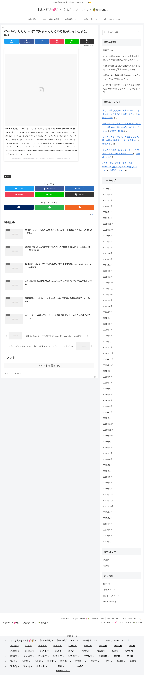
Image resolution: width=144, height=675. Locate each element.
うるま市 (58, 646)
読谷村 (26, 666)
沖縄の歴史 (65, 619)
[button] (139, 32)
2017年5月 (107, 536)
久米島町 (73, 646)
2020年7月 (107, 312)
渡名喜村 (65, 661)
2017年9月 (107, 512)
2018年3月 (107, 477)
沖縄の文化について (114, 619)
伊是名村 (118, 646)
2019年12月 (108, 353)
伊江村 (132, 646)
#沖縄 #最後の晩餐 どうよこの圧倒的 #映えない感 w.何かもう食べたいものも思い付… (121, 88)
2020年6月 (107, 318)
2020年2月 (107, 341)
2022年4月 (107, 194)
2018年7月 (107, 453)
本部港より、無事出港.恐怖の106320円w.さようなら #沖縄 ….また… (121, 77)
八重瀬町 (14, 651)
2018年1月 (107, 489)
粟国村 (120, 661)
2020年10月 (108, 294)
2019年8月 (107, 377)
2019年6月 (107, 389)
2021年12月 (108, 218)
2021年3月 (107, 271)
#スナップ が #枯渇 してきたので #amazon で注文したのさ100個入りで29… (119, 166)
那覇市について (63, 670)
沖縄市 (24, 661)
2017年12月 (108, 494)
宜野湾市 (73, 656)
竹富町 (107, 661)
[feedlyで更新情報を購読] (49, 207)
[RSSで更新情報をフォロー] (79, 207)
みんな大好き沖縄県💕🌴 (80, 619)
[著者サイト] (19, 207)
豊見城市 (40, 666)
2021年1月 (107, 277)
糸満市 (133, 661)
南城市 (72, 651)
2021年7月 (107, 247)
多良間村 (27, 656)
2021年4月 (107, 265)
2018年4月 (107, 471)
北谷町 (59, 651)
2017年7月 (107, 524)
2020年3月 (107, 336)
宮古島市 (88, 656)
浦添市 (50, 661)
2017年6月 (107, 530)
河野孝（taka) (116, 131)
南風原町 (101, 651)
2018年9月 (107, 442)
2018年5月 (107, 465)
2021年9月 (107, 236)
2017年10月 (108, 506)
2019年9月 (107, 371)
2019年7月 (107, 383)
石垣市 (94, 661)
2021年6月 (107, 253)
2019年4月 (107, 400)
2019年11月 (108, 359)
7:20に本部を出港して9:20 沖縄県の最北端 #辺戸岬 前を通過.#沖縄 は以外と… (121, 58)
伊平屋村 (103, 646)
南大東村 (86, 651)
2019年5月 (107, 394)
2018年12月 (108, 424)
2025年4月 (107, 189)
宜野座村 (58, 656)
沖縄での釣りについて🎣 (132, 619)
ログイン (107, 584)
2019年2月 (107, 412)
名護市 (115, 651)
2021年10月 (108, 230)
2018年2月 (107, 483)
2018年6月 (107, 459)
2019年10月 (108, 365)
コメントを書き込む (49, 365)
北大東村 (44, 651)
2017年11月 (108, 500)
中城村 (28, 646)
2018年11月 (108, 430)
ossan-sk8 (16, 158)
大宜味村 (42, 656)
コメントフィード (111, 596)
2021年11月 (108, 224)
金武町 (80, 666)
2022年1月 (107, 212)
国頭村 (13, 656)
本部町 (130, 656)
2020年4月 (107, 330)
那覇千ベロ (108, 50)
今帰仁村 (88, 646)
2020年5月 (107, 324)
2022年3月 (107, 200)
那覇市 (61, 666)
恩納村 (117, 656)
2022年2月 (107, 206)
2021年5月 (107, 259)
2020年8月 (107, 306)
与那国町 (14, 646)
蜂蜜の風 (106, 144)
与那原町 (42, 646)
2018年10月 (108, 436)
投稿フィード (109, 590)
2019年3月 (107, 406)
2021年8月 (107, 241)
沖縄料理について (98, 619)
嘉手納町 (129, 651)
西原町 (13, 666)
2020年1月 (107, 347)
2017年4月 (107, 541)
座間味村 (103, 656)
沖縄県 (37, 661)
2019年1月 (107, 418)
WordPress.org (109, 602)
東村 (12, 661)
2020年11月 (108, 288)
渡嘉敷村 (80, 661)
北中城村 (29, 651)
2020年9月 (107, 300)
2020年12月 (108, 283)
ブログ (9, 177)
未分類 (106, 566)
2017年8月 (107, 518)
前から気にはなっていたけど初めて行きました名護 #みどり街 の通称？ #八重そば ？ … (121, 127)
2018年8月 (107, 447)
